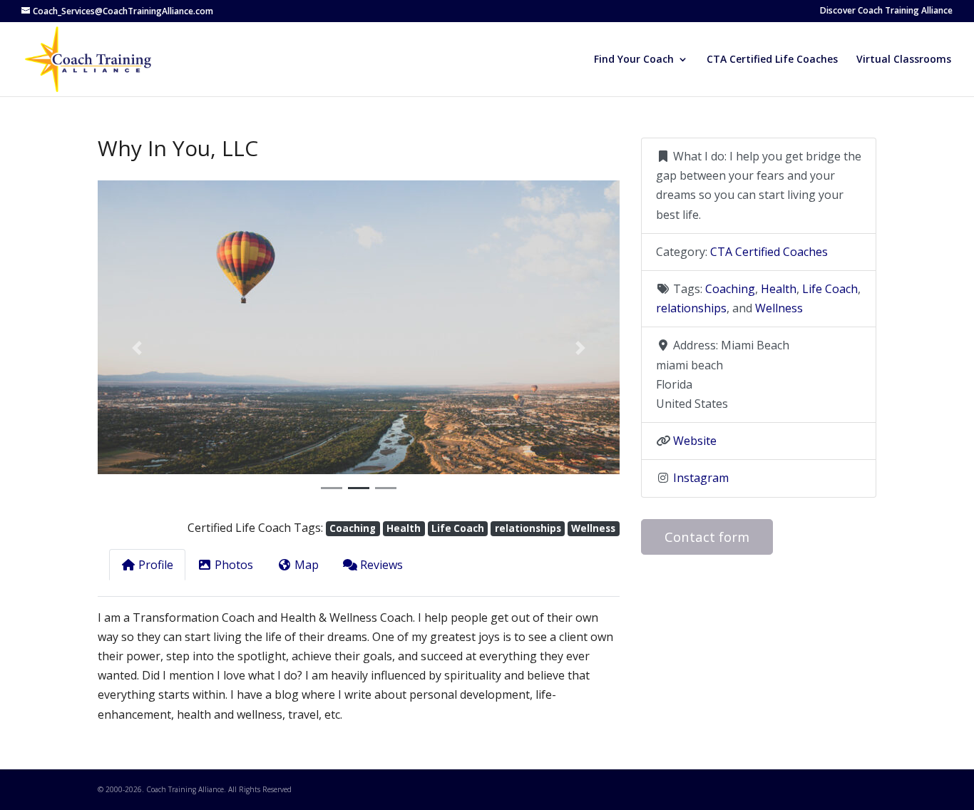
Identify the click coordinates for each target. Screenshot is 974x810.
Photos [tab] (234, 565)
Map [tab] (306, 565)
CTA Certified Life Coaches (772, 60)
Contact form (707, 536)
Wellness (593, 528)
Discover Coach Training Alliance (886, 11)
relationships (528, 528)
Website (695, 440)
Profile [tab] (155, 565)
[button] (137, 348)
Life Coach (457, 528)
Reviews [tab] (381, 565)
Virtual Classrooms (903, 60)
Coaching (352, 528)
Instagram (701, 478)
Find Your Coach (634, 60)
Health (403, 528)
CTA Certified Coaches (769, 252)
